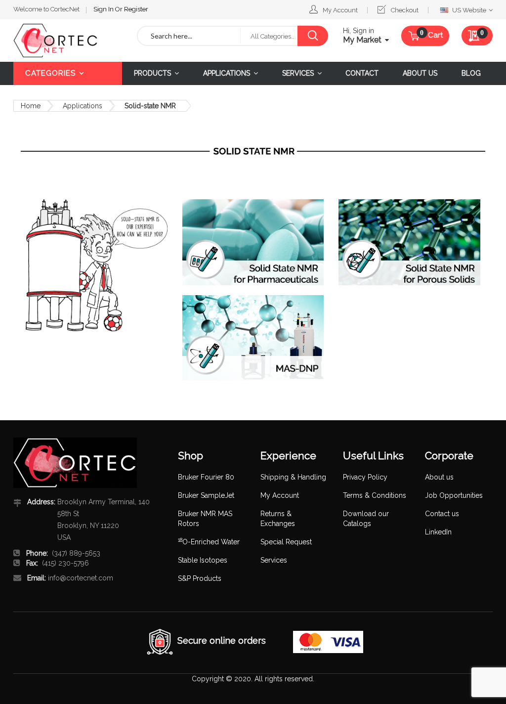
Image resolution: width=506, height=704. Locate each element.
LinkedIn (438, 532)
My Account (340, 10)
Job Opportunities (454, 495)
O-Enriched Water (209, 542)
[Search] (312, 36)
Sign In (104, 9)
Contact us (442, 514)
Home (31, 106)
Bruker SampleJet (206, 495)
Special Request (286, 542)
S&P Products (199, 578)
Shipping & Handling (293, 477)
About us (439, 477)
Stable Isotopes (202, 560)
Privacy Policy (365, 477)
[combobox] (189, 36)
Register (136, 9)
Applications (82, 106)
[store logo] (67, 40)
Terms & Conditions (374, 495)
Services (273, 560)
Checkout (405, 10)
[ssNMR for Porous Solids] (409, 242)
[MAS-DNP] (253, 338)
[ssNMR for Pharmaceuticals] (253, 242)
